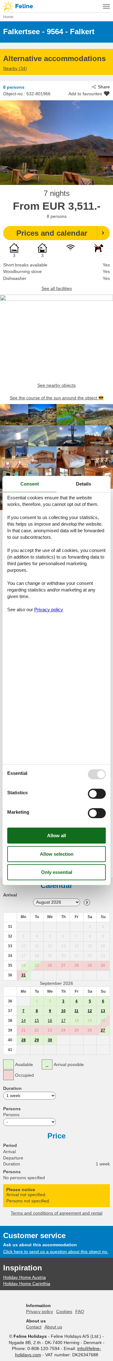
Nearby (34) (15, 68)
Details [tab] (83, 483)
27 (103, 1030)
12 (90, 1011)
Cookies (64, 1311)
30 (50, 1040)
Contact (33, 1326)
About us (53, 1326)
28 (23, 1040)
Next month (87, 902)
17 (63, 1020)
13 (103, 1011)
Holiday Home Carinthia (26, 1283)
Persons (11, 1114)
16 (50, 1020)
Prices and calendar (51, 233)
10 (63, 1011)
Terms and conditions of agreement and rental (56, 1213)
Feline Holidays (56, 6)
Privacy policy (39, 1311)
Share (104, 86)
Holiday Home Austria (24, 1277)
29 (37, 1040)
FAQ (79, 1311)
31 (23, 975)
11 (76, 1011)
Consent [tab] (29, 483)
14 (23, 1020)
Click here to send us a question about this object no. (55, 1251)
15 (37, 1020)
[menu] (106, 6)
